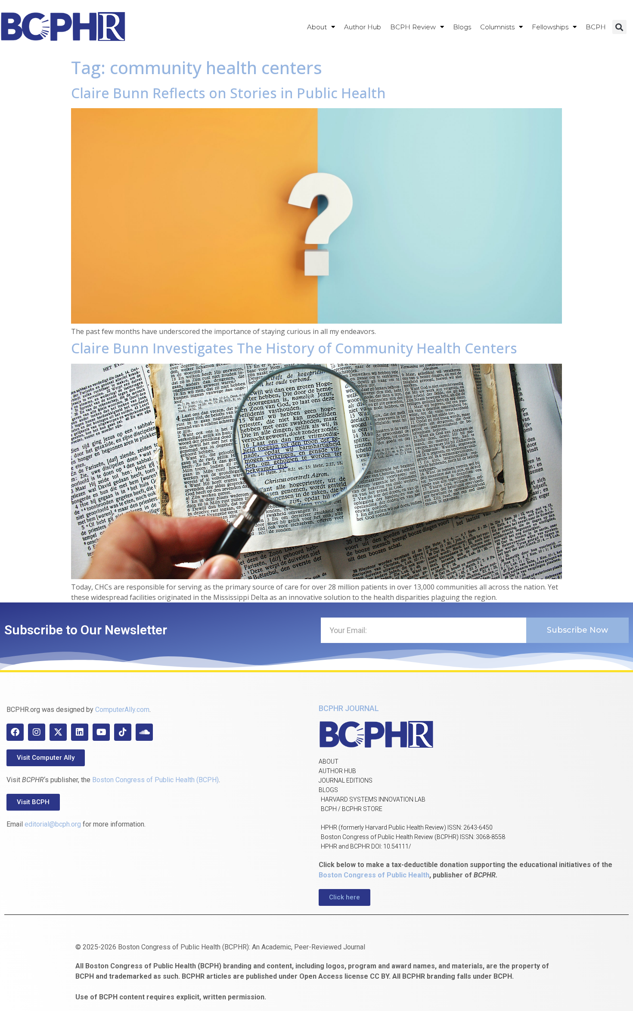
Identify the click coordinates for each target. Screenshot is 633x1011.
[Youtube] (101, 732)
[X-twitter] (58, 732)
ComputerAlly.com (122, 709)
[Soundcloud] (144, 732)
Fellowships (550, 27)
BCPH (596, 27)
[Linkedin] (79, 732)
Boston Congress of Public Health (374, 875)
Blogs (462, 27)
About (317, 27)
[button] (619, 27)
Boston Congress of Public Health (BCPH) (155, 780)
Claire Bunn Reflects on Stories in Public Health (228, 93)
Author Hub (362, 27)
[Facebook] (15, 732)
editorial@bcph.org (53, 824)
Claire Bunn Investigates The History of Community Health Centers (294, 348)
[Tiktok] (122, 732)
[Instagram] (36, 732)
